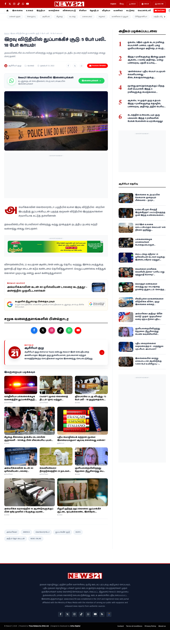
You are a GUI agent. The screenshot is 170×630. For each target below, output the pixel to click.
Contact (120, 626)
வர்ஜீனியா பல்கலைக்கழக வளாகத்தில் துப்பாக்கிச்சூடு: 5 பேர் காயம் (20, 398)
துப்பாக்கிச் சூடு (62, 532)
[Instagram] (74, 614)
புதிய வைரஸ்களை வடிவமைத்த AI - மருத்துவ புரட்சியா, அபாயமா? (149, 346)
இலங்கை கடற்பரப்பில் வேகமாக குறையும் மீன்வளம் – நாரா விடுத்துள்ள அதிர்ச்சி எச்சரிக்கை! (147, 200)
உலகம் (29, 10)
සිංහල (122, 4)
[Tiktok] (81, 614)
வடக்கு (72, 16)
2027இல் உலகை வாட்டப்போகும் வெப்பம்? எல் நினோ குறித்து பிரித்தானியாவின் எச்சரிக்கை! (150, 230)
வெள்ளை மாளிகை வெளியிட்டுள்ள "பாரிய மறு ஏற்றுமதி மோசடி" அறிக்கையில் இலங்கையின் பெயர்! (149, 275)
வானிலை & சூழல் (120, 16)
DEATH (78, 532)
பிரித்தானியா (141, 16)
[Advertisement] (56, 176)
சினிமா (82, 10)
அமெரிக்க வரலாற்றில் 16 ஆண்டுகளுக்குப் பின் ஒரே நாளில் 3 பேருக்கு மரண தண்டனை (28, 510)
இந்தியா (41, 10)
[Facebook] (60, 614)
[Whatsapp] (88, 614)
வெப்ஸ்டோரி (144, 10)
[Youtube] (95, 614)
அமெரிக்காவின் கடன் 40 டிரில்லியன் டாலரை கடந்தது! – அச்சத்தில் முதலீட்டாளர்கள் (18, 470)
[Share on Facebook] (68, 66)
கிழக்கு (59, 16)
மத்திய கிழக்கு (160, 16)
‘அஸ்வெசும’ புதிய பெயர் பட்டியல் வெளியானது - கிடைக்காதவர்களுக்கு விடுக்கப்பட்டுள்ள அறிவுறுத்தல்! (146, 76)
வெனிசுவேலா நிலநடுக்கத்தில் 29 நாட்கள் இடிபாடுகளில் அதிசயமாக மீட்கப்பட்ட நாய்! (54, 470)
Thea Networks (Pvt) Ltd (39, 626)
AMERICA (26, 532)
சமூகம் (102, 16)
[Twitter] (67, 614)
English (113, 4)
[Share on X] (75, 66)
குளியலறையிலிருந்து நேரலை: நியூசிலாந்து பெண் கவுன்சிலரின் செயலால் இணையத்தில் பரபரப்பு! (91, 470)
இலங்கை (17, 10)
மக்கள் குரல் (14, 16)
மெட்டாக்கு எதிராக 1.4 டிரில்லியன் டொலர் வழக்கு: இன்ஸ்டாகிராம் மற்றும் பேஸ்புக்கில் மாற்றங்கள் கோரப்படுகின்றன (150, 260)
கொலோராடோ (43, 532)
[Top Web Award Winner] (109, 614)
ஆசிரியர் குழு (14, 65)
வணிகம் (118, 10)
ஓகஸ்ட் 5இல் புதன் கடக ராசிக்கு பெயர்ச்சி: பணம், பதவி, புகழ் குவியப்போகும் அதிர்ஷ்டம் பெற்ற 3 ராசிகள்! (146, 47)
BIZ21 (133, 4)
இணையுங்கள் (90, 80)
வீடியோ (106, 10)
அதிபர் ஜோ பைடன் (16, 538)
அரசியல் (46, 16)
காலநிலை (53, 10)
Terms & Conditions (134, 626)
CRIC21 (146, 4)
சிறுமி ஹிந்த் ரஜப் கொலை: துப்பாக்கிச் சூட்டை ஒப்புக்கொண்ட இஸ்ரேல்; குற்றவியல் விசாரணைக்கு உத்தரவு (79, 510)
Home (6, 33)
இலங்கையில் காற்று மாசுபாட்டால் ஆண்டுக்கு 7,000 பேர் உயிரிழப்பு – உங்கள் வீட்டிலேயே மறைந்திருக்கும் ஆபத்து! (148, 364)
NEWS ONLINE (36, 538)
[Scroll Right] (165, 17)
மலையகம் (87, 16)
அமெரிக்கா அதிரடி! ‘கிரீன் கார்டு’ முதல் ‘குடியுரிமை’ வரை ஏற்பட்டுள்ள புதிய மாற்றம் (148, 317)
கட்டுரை (130, 10)
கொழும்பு (31, 16)
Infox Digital (75, 626)
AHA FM (160, 4)
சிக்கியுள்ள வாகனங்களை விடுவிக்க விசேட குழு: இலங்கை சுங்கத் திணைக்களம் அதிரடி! (149, 303)
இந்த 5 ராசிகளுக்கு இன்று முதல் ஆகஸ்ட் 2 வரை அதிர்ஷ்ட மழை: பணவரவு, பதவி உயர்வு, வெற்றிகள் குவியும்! (146, 61)
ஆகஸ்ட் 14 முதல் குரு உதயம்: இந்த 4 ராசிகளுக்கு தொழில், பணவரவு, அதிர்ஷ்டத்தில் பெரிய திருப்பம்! (146, 105)
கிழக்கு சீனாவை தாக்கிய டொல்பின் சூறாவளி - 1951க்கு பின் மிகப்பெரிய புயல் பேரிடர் (27, 439)
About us (162, 626)
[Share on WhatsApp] (81, 66)
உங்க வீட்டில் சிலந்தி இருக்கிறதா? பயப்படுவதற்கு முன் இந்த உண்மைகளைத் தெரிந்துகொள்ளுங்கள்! (150, 213)
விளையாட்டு (69, 10)
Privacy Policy (150, 626)
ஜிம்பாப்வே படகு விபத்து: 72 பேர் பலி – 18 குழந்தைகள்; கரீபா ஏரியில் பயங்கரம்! (90, 398)
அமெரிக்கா (12, 532)
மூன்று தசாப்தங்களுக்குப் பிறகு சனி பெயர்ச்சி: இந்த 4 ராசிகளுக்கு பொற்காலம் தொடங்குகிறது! (146, 90)
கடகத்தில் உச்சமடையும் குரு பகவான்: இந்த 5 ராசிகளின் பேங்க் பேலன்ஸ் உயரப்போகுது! (145, 118)
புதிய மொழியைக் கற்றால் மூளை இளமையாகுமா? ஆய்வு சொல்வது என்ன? (81, 439)
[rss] (102, 614)
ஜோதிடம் (94, 10)
